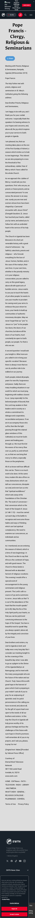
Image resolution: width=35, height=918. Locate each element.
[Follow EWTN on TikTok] (16, 861)
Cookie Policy (6, 899)
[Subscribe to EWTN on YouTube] (20, 861)
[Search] (25, 15)
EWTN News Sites (13, 870)
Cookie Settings (14, 903)
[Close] (33, 1)
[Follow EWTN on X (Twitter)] (7, 861)
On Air (12, 15)
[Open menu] (30, 14)
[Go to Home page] (13, 842)
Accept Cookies (14, 914)
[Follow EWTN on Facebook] (11, 861)
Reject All (14, 909)
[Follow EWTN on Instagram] (24, 861)
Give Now (27, 5)
